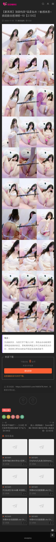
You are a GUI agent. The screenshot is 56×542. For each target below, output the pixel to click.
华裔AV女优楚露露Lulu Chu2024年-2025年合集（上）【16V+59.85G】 (41, 490)
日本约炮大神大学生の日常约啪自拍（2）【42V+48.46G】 (14, 461)
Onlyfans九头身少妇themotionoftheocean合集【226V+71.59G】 (41, 461)
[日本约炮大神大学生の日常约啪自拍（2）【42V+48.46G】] (14, 447)
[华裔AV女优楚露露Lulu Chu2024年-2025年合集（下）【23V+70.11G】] (41, 506)
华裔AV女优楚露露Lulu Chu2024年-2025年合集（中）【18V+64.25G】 (14, 519)
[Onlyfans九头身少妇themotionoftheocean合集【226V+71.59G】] (41, 447)
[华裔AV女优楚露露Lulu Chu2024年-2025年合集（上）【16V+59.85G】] (41, 476)
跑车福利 (21, 21)
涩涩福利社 (10, 4)
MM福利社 (28, 538)
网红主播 (6, 410)
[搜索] (43, 3)
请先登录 (28, 371)
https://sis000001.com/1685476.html (32, 387)
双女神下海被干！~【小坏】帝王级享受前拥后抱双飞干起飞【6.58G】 (14, 428)
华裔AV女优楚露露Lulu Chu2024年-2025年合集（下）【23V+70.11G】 (41, 519)
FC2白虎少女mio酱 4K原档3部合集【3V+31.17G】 (14, 490)
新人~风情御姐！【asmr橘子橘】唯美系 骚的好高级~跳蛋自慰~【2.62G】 (41, 428)
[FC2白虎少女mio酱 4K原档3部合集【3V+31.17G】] (14, 476)
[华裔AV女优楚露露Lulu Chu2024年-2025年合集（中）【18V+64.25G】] (14, 506)
